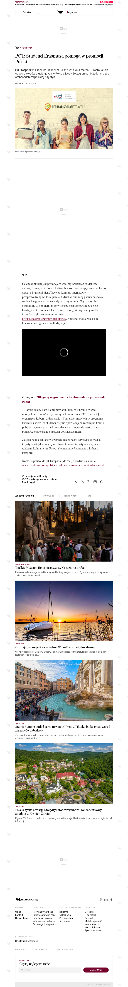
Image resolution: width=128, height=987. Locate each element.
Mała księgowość (93, 921)
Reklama (63, 912)
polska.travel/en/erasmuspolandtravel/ (44, 319)
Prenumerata (66, 918)
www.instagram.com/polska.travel (83, 465)
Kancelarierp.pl (92, 924)
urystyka (72, 12)
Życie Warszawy (93, 930)
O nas (18, 912)
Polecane (48, 495)
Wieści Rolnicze (92, 927)
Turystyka (27, 48)
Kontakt (19, 915)
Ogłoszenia (65, 915)
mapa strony (21, 949)
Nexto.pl (89, 918)
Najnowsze (70, 495)
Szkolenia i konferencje (26, 941)
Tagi (88, 495)
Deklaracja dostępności (44, 924)
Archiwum (64, 921)
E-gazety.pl (90, 915)
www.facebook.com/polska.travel (42, 465)
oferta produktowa (63, 949)
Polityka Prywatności (43, 912)
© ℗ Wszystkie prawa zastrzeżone (39, 479)
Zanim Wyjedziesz (22, 564)
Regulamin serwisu (42, 918)
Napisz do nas (22, 918)
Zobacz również (24, 495)
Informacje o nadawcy (44, 921)
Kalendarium (41, 949)
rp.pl (24, 274)
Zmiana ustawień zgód (44, 915)
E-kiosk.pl (89, 912)
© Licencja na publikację (34, 476)
